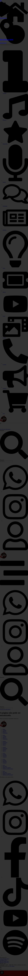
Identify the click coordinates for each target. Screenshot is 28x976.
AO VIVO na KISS (6, 39)
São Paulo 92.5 (3, 43)
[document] (14, 488)
